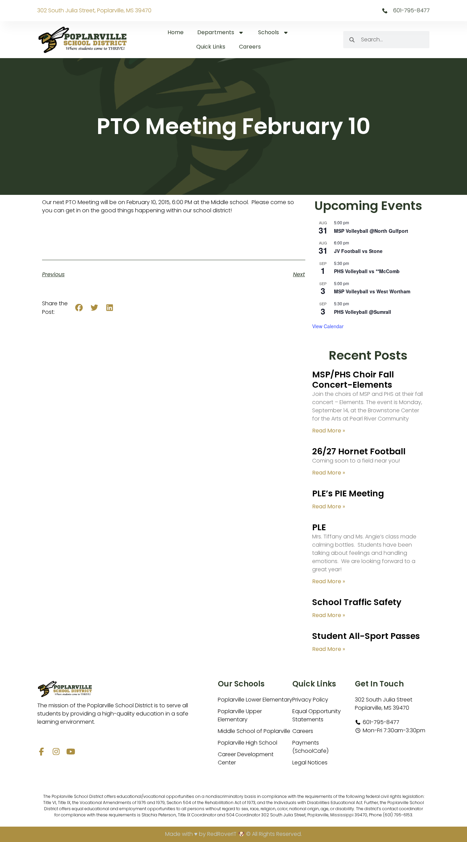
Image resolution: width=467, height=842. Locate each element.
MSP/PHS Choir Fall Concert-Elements (353, 380)
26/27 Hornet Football (358, 451)
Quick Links (210, 47)
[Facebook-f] (41, 752)
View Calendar (328, 326)
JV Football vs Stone (358, 251)
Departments (215, 32)
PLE (319, 527)
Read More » (328, 431)
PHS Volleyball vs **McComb (367, 271)
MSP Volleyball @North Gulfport (371, 230)
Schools (268, 32)
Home (176, 32)
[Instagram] (56, 752)
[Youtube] (71, 752)
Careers (250, 47)
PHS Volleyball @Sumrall (362, 311)
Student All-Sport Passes (366, 636)
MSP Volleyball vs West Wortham (372, 291)
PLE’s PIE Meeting (348, 493)
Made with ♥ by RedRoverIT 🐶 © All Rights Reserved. (233, 834)
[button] (79, 308)
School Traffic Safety (356, 602)
